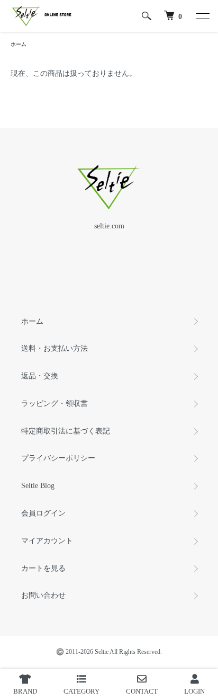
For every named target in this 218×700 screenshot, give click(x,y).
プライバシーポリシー (58, 458)
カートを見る (43, 568)
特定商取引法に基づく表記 (65, 431)
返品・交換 (39, 376)
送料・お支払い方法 (54, 348)
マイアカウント (47, 541)
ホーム (18, 44)
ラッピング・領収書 (54, 403)
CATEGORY (81, 691)
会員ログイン (43, 513)
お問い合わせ (43, 595)
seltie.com (109, 226)
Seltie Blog (37, 486)
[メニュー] (202, 16)
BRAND (25, 691)
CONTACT (142, 691)
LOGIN (194, 691)
